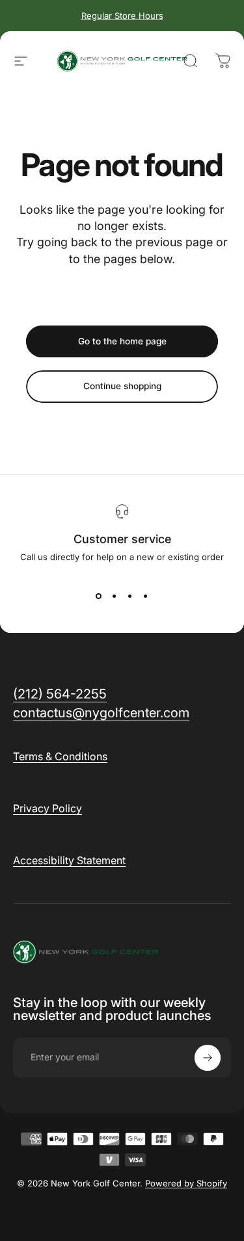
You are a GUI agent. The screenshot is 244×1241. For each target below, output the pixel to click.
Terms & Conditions (60, 756)
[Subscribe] (208, 1058)
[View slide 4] (146, 596)
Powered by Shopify (186, 1183)
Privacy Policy (47, 808)
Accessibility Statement (69, 860)
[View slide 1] (99, 596)
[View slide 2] (114, 596)
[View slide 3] (130, 596)
